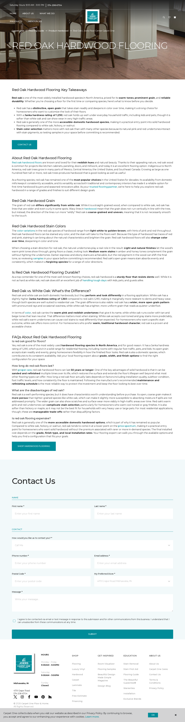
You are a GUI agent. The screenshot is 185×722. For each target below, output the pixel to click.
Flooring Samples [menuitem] (107, 669)
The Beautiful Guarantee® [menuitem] (130, 681)
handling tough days (95, 280)
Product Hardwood (58, 30)
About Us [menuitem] (154, 663)
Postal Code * (18, 574)
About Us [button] (28, 13)
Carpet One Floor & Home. (35, 703)
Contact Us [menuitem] (155, 674)
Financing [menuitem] (77, 701)
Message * (17, 592)
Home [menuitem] (13, 13)
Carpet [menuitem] (75, 680)
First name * (18, 506)
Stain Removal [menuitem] (130, 663)
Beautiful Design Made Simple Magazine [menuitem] (106, 677)
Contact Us (24, 144)
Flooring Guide (36, 30)
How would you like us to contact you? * (32, 538)
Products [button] (16, 21)
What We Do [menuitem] (47, 13)
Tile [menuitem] (74, 690)
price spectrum (127, 426)
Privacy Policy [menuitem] (156, 688)
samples (38, 258)
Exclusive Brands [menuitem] (132, 699)
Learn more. (92, 716)
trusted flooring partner (103, 186)
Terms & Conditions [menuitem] (155, 681)
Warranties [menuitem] (129, 688)
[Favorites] (169, 17)
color (28, 312)
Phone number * (20, 556)
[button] (164, 17)
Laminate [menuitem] (77, 685)
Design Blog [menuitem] (104, 686)
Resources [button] (35, 21)
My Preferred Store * (104, 574)
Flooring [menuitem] (76, 663)
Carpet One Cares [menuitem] (158, 669)
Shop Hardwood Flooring (34, 446)
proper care (25, 370)
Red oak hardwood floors (27, 162)
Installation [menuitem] (129, 693)
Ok (153, 715)
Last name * (100, 506)
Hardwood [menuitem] (77, 674)
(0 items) (175, 17)
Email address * (102, 556)
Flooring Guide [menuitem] (131, 674)
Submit (92, 634)
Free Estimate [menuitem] (79, 696)
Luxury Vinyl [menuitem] (78, 669)
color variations (26, 230)
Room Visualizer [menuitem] (106, 663)
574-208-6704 (55, 5)
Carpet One (18, 30)
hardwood (90, 208)
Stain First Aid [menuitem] (130, 669)
